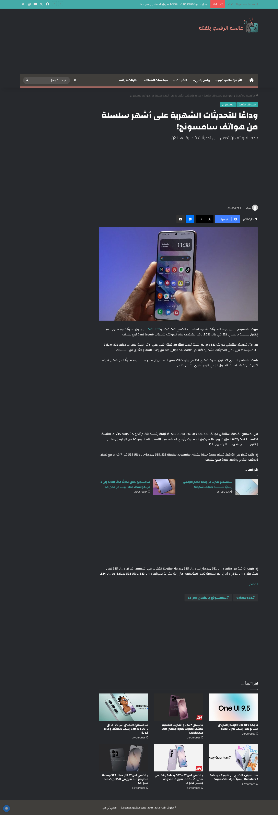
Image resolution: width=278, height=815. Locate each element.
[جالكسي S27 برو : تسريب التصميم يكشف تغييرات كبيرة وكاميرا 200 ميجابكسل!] (178, 707)
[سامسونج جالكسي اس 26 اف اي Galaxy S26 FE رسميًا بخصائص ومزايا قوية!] (123, 707)
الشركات (181, 80)
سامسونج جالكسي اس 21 (207, 598)
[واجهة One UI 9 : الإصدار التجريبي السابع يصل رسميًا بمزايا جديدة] (233, 707)
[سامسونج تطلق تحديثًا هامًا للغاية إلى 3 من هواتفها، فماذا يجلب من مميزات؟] (164, 487)
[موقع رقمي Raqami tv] (228, 24)
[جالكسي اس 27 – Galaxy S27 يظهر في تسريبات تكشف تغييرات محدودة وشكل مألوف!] (178, 757)
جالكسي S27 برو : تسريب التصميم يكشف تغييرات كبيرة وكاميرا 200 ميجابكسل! (182, 728)
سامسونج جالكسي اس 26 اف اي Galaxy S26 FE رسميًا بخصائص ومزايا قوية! (126, 728)
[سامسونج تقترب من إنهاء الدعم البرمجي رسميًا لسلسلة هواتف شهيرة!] (246, 487)
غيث (248, 208)
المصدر (253, 584)
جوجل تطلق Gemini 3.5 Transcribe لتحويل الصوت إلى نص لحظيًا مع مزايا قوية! (165, 4)
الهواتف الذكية (212, 95)
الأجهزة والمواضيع (230, 80)
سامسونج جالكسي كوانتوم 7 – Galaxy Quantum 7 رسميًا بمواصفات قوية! (234, 777)
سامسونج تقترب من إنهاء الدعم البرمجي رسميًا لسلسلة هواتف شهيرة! (207, 484)
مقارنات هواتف (129, 80)
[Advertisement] (98, 41)
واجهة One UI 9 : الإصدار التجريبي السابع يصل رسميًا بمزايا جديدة (238, 727)
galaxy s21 (244, 598)
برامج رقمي (202, 80)
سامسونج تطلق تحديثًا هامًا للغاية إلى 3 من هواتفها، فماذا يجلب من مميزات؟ (125, 484)
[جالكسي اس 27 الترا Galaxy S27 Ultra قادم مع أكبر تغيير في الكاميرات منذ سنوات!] (123, 757)
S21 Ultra (154, 329)
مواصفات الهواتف (156, 80)
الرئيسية (251, 95)
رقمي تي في (109, 807)
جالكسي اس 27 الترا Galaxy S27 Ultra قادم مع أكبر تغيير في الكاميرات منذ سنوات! (125, 779)
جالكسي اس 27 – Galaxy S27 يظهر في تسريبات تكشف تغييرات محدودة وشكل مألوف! (179, 779)
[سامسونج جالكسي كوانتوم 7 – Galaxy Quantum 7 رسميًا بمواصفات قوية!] (233, 757)
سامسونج (227, 104)
